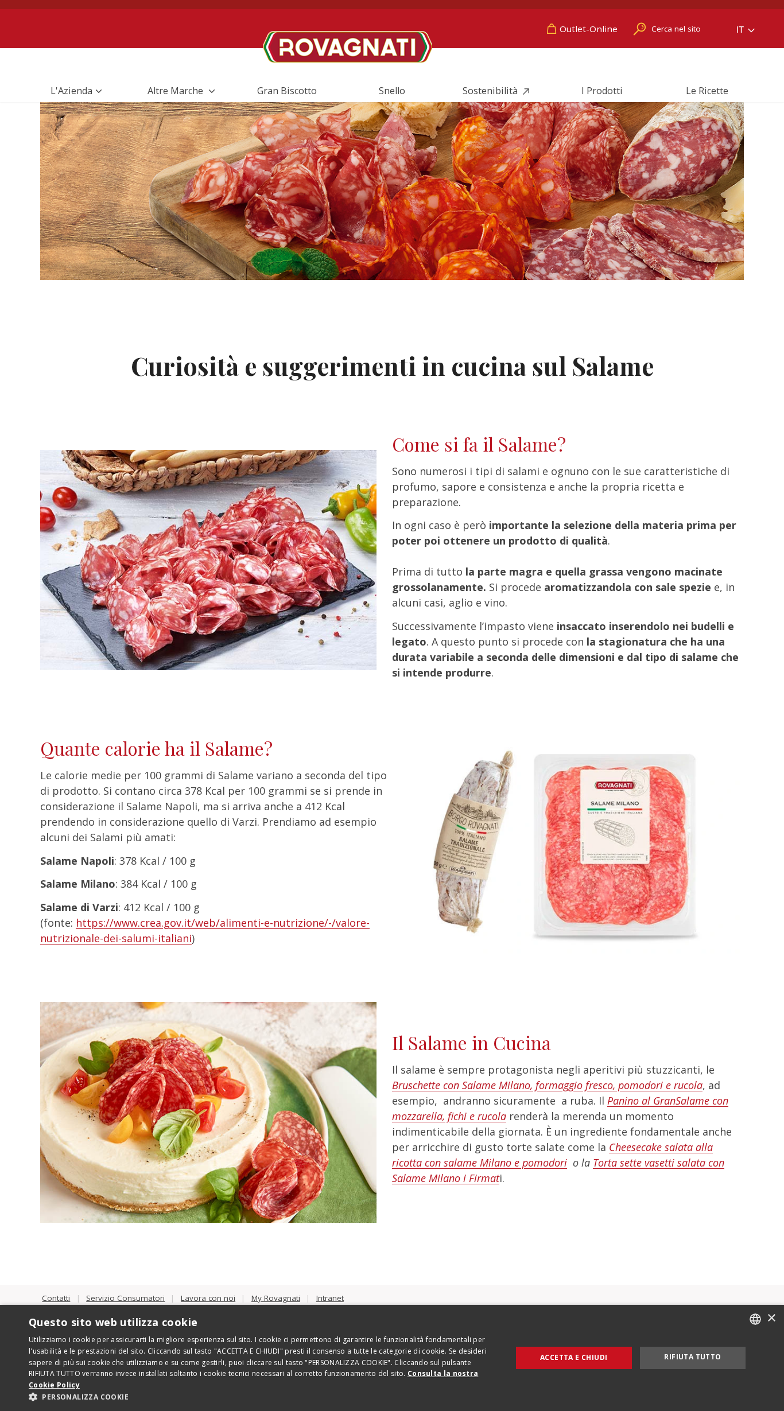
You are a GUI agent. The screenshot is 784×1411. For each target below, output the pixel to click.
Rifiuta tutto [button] (692, 1357)
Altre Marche (176, 90)
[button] (263, 1396)
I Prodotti (602, 90)
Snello (392, 90)
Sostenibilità (491, 90)
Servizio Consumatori (125, 1298)
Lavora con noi (208, 1298)
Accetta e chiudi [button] (573, 1357)
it (741, 29)
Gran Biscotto (287, 90)
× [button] (771, 1318)
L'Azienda (71, 90)
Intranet (330, 1298)
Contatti (56, 1298)
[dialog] (392, 1358)
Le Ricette (707, 90)
